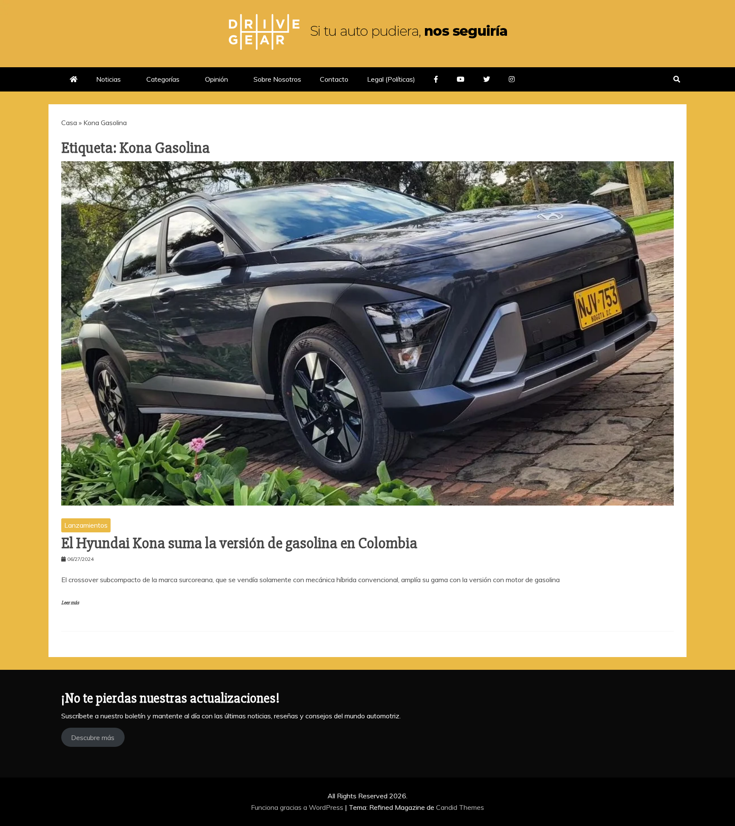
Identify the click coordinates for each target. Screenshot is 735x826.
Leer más (70, 603)
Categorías (162, 79)
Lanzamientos (86, 525)
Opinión (216, 79)
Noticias (108, 79)
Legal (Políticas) (391, 79)
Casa (69, 122)
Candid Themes (460, 807)
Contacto (334, 79)
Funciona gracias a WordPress (298, 807)
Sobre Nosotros (277, 79)
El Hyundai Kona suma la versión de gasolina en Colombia (239, 543)
